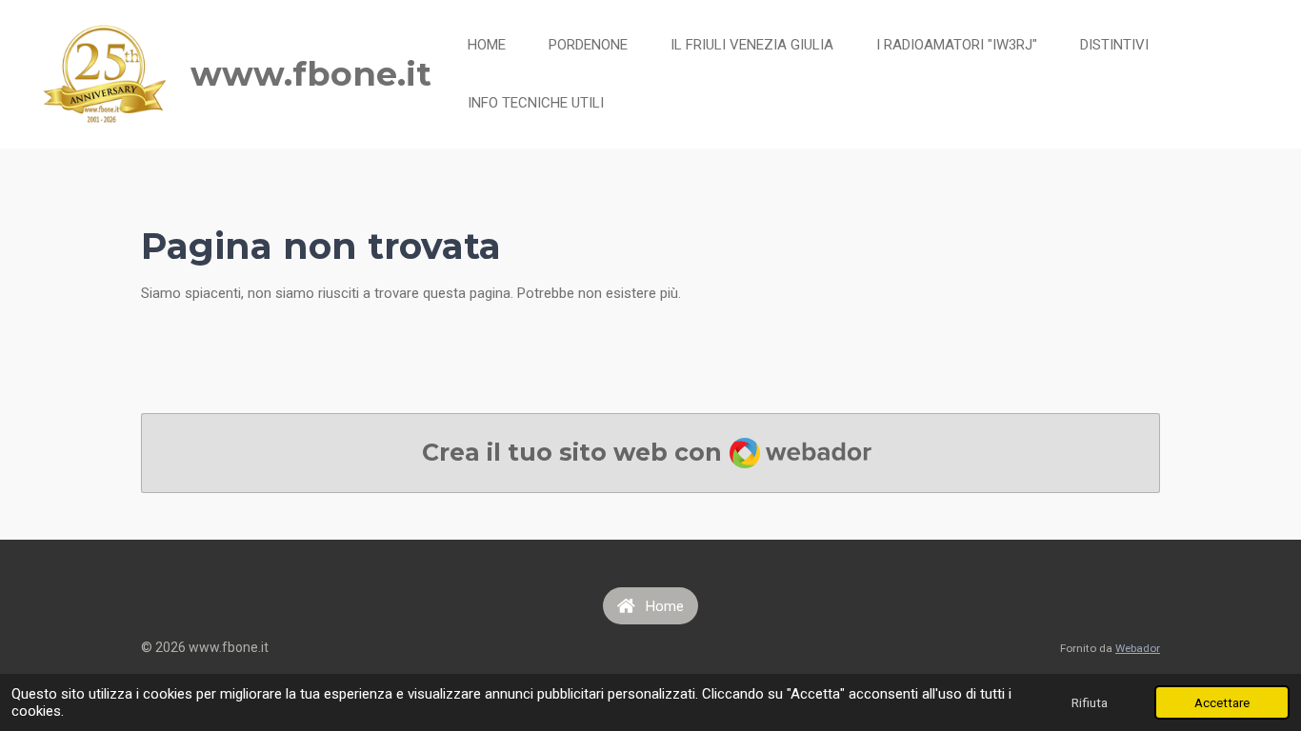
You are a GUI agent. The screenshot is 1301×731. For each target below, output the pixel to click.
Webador (1137, 648)
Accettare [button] (1222, 702)
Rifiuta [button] (1089, 702)
